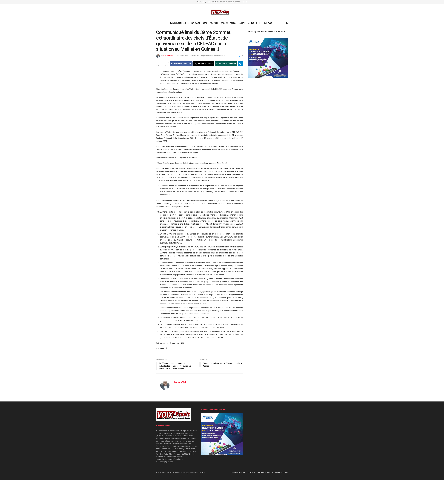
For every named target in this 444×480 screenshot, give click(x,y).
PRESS (259, 23)
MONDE (251, 23)
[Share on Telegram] (240, 63)
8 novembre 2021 (182, 56)
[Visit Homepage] (220, 12)
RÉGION (237, 2)
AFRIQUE (231, 2)
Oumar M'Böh (168, 56)
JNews (163, 472)
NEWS (205, 23)
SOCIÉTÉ (242, 23)
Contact (244, 2)
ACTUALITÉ (215, 2)
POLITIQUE (223, 2)
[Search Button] (287, 23)
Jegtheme (201, 472)
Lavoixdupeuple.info (203, 2)
